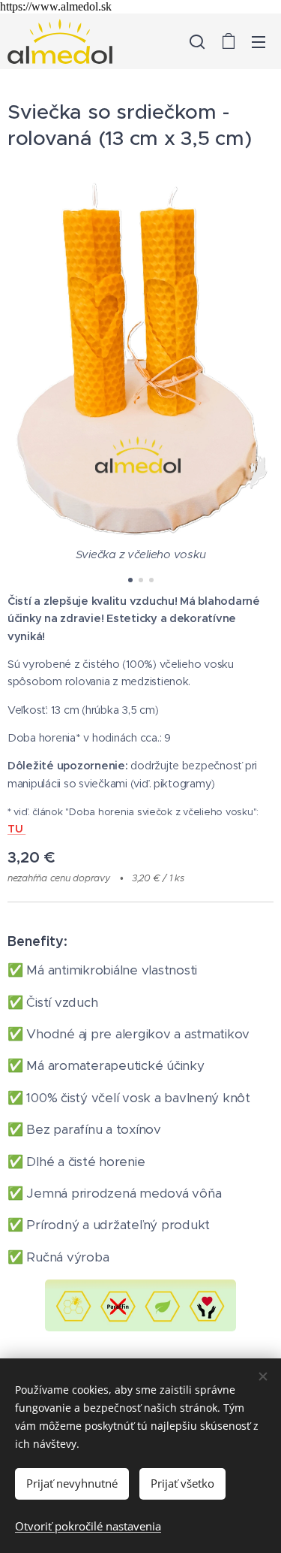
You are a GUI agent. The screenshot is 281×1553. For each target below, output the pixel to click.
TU (16, 828)
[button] (197, 41)
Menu (259, 41)
